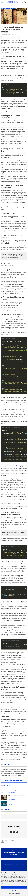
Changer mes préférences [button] (14, 893)
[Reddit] (14, 831)
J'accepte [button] (14, 887)
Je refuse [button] (14, 890)
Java (9, 8)
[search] (25, 2)
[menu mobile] (2, 2)
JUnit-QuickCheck (17, 465)
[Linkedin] (17, 831)
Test (13, 8)
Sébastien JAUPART (6, 34)
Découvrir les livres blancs (14, 780)
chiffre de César (15, 304)
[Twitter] (11, 831)
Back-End (4, 8)
